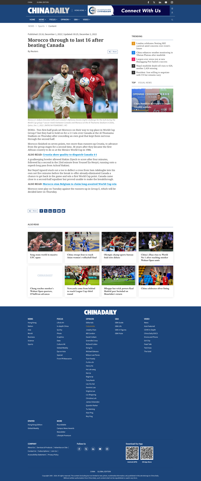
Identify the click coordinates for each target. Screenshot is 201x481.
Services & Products (44, 447)
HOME (32, 19)
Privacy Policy (53, 454)
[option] (152, 100)
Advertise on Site (60, 447)
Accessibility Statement (37, 454)
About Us (31, 447)
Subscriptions (43, 451)
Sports (41, 26)
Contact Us (32, 451)
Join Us (54, 451)
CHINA (30, 2)
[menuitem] (79, 10)
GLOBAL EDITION (43, 2)
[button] (134, 109)
